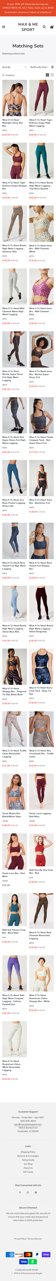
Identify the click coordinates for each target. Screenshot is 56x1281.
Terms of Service (34, 1239)
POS (16, 1273)
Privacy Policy (20, 1239)
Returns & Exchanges (28, 1156)
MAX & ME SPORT (28, 27)
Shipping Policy (28, 1152)
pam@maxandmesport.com (28, 1124)
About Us (28, 1168)
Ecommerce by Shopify (32, 1273)
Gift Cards (28, 1172)
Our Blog (28, 1164)
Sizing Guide (28, 1160)
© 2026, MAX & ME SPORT (26, 1270)
